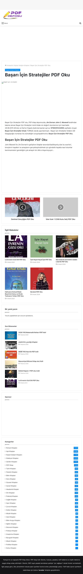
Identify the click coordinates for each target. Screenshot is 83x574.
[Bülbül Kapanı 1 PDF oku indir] (11, 374)
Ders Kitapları (11, 479)
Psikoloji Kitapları (12, 496)
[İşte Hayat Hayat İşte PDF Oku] (41, 246)
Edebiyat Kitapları (12, 458)
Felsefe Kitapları (11, 472)
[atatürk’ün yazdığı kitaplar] (11, 345)
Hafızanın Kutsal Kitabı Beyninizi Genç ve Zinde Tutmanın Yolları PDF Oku (14, 294)
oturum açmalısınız (26, 316)
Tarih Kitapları (11, 468)
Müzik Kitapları (11, 513)
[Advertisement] (41, 43)
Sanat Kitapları (11, 486)
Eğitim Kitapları (11, 524)
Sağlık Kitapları (11, 500)
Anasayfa (9, 65)
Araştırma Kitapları (12, 534)
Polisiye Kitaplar (11, 531)
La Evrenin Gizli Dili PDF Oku (15, 260)
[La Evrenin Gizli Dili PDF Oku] (16, 246)
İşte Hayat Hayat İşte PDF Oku (41, 260)
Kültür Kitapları (11, 510)
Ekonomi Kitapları (12, 527)
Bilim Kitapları (11, 475)
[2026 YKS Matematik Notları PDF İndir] (11, 335)
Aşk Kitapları (10, 451)
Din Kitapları (10, 493)
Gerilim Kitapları (11, 462)
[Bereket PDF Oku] (41, 279)
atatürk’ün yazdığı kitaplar (28, 342)
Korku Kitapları (11, 548)
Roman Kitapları (11, 448)
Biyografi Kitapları (12, 538)
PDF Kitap (9, 465)
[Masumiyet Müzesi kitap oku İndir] (11, 364)
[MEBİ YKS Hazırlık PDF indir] (11, 355)
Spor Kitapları (11, 503)
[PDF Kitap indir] (12, 15)
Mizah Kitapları (11, 541)
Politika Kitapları (11, 544)
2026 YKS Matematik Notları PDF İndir (32, 332)
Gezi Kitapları (10, 517)
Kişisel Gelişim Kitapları (21, 65)
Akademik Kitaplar (12, 489)
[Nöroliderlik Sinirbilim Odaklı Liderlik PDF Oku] (67, 246)
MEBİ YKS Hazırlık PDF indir (28, 352)
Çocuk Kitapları (11, 506)
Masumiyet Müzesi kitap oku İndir (30, 361)
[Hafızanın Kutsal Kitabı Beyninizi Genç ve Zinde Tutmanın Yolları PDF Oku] (16, 279)
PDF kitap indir (35, 560)
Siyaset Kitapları (12, 482)
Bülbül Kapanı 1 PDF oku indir (29, 371)
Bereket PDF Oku (36, 292)
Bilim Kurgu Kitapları (13, 520)
